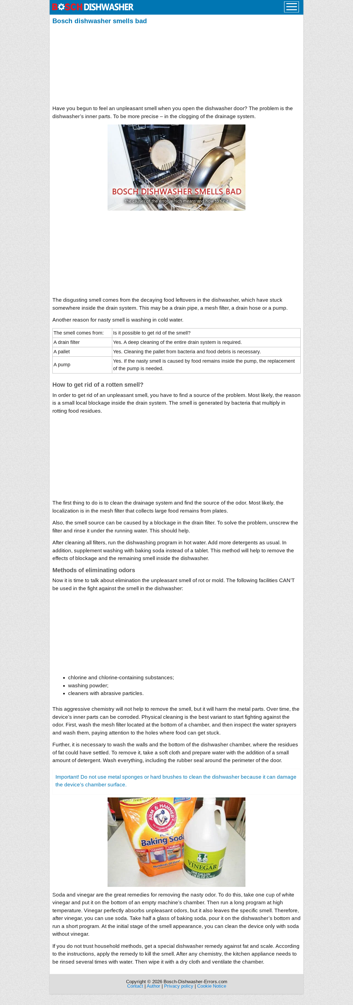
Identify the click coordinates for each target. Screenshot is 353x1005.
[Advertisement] (176, 63)
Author (153, 986)
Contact (135, 986)
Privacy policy (178, 986)
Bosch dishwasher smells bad (99, 21)
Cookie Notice (211, 986)
